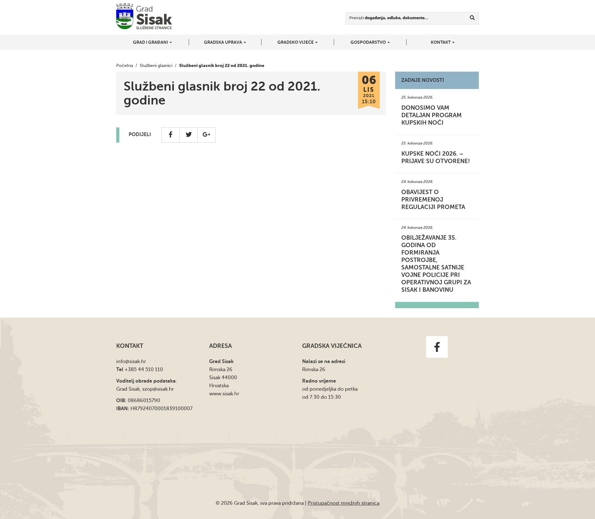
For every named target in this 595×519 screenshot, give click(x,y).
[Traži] (472, 18)
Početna (124, 65)
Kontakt (441, 42)
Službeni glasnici (156, 65)
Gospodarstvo (368, 42)
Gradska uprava (223, 42)
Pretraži (388, 18)
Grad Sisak (144, 16)
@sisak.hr (135, 361)
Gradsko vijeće (296, 42)
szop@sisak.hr (158, 389)
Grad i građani (151, 42)
